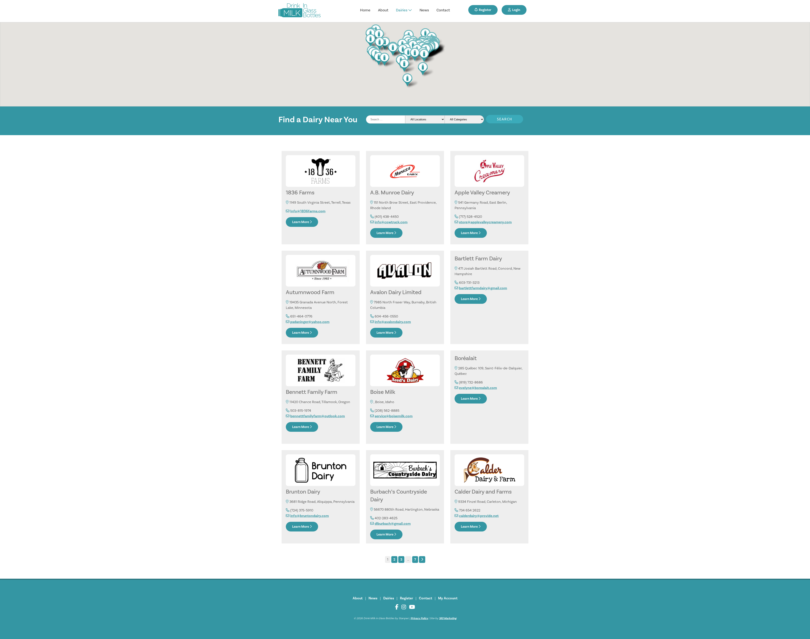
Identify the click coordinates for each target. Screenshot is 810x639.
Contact (443, 10)
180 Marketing (447, 618)
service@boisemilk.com (394, 416)
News (424, 10)
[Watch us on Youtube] (412, 607)
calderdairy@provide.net (479, 516)
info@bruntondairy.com (309, 516)
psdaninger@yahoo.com (309, 322)
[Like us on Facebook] (396, 607)
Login (515, 10)
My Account (448, 598)
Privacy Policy (419, 618)
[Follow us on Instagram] (403, 607)
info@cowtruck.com (391, 222)
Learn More (301, 222)
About (383, 10)
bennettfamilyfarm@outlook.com (317, 416)
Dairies (402, 10)
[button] (406, 66)
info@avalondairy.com (393, 322)
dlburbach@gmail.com (393, 523)
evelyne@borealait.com (478, 388)
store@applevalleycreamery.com (485, 222)
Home (365, 10)
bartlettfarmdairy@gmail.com (483, 288)
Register (484, 10)
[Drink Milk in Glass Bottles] (299, 11)
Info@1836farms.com (307, 211)
